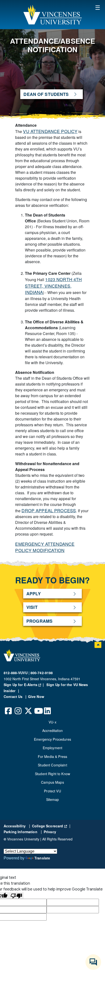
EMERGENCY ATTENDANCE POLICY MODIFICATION (44, 547)
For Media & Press (52, 756)
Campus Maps (52, 782)
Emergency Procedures (52, 739)
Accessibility (15, 825)
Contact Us (14, 696)
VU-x (52, 722)
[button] (52, 14)
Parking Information (21, 831)
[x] (28, 707)
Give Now (36, 696)
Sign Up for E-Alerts (24, 684)
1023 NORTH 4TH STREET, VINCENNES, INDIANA (53, 285)
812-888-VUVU (16, 672)
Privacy (50, 831)
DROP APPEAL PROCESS (48, 510)
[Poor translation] (16, 895)
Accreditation (52, 730)
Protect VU (52, 791)
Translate (42, 858)
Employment (52, 747)
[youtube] (38, 707)
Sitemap (52, 799)
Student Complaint (52, 765)
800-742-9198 (42, 672)
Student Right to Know (52, 773)
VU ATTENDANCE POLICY (50, 131)
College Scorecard (49, 825)
